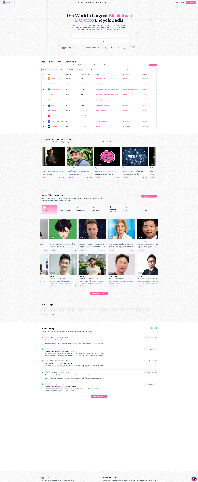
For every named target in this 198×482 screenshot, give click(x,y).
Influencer (130, 310)
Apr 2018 (144, 110)
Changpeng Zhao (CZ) (101, 100)
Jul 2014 (144, 84)
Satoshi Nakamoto (100, 78)
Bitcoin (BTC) (54, 78)
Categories (79, 2)
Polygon (125, 89)
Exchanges (102, 41)
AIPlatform (139, 310)
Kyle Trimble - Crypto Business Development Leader (72, 375)
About (106, 2)
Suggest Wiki (190, 2)
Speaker (62, 310)
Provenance (126, 121)
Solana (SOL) (54, 110)
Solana (125, 110)
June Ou (98, 121)
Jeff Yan (98, 126)
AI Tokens (82, 41)
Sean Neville (107, 105)
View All (152, 65)
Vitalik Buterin (99, 84)
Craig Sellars (114, 89)
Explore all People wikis (98, 293)
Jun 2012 (144, 94)
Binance (53, 100)
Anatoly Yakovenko (101, 110)
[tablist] (70, 69)
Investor (93, 310)
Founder (45, 310)
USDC (52, 105)
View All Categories (147, 196)
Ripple (125, 94)
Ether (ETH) (54, 84)
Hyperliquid (54, 126)
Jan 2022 (144, 121)
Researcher (114, 310)
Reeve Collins (99, 89)
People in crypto (54, 337)
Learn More (125, 48)
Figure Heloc (54, 121)
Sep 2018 (144, 105)
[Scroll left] (150, 140)
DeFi (76, 41)
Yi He (109, 100)
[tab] (48, 69)
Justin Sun (98, 116)
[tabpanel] (99, 101)
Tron (52, 116)
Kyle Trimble (58, 340)
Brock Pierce (106, 89)
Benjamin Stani (60, 386)
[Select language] (182, 2)
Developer (71, 310)
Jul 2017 (144, 100)
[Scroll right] (155, 140)
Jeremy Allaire (99, 105)
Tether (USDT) (55, 89)
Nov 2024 (145, 126)
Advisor (80, 310)
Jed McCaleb (106, 94)
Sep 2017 (144, 116)
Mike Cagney (104, 121)
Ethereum (95, 41)
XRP (52, 94)
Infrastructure (104, 310)
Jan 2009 (145, 78)
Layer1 (52, 314)
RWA (122, 310)
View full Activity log (98, 396)
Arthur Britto (114, 94)
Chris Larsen (99, 94)
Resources (98, 2)
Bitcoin (88, 41)
